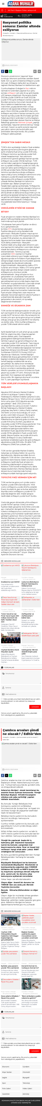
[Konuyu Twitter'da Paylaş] (6, 71)
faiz (27, 88)
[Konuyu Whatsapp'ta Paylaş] (10, 71)
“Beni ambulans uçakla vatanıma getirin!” (31, 997)
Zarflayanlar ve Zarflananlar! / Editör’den (28, 616)
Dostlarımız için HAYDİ (10, 582)
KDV (13, 254)
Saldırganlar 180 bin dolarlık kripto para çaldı (30, 652)
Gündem (12, 33)
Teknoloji (30, 645)
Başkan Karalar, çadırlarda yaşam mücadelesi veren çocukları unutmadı (30, 935)
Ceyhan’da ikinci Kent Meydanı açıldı (10, 651)
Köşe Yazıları (5, 991)
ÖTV (10, 229)
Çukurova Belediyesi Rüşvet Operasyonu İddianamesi (30, 584)
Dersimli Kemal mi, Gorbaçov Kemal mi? (30, 967)
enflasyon (11, 93)
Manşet (3, 577)
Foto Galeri (25, 927)
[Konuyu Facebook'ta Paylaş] (2, 71)
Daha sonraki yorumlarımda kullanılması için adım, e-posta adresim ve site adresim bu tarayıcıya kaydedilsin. (20, 701)
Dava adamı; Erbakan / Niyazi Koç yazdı (10, 997)
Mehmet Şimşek (25, 122)
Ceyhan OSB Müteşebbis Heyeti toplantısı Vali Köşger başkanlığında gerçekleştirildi (10, 936)
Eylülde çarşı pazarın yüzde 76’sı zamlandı (10, 967)
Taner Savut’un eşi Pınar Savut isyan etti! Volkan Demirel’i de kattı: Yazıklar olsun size (10, 618)
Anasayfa (6, 33)
